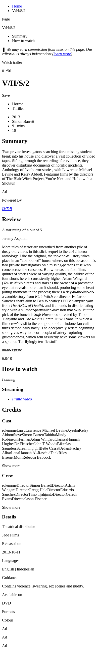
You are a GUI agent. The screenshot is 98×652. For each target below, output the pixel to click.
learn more (62, 54)
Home (17, 6)
